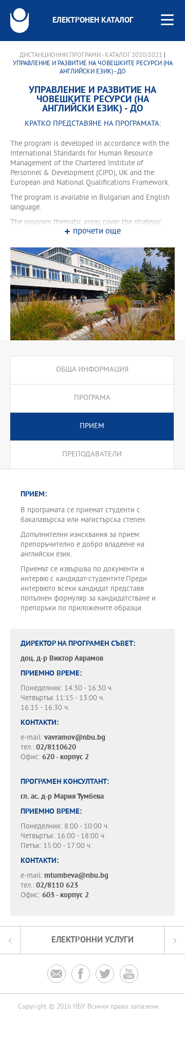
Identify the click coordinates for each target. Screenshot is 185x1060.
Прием (92, 426)
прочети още (97, 231)
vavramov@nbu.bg (74, 738)
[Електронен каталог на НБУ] (19, 20)
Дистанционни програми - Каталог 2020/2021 (91, 55)
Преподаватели (92, 454)
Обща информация (92, 370)
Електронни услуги (92, 940)
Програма (92, 398)
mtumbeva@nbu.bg (76, 876)
